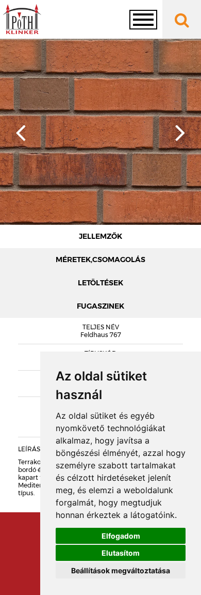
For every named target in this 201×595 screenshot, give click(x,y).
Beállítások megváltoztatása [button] (120, 570)
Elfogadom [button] (121, 535)
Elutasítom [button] (121, 552)
